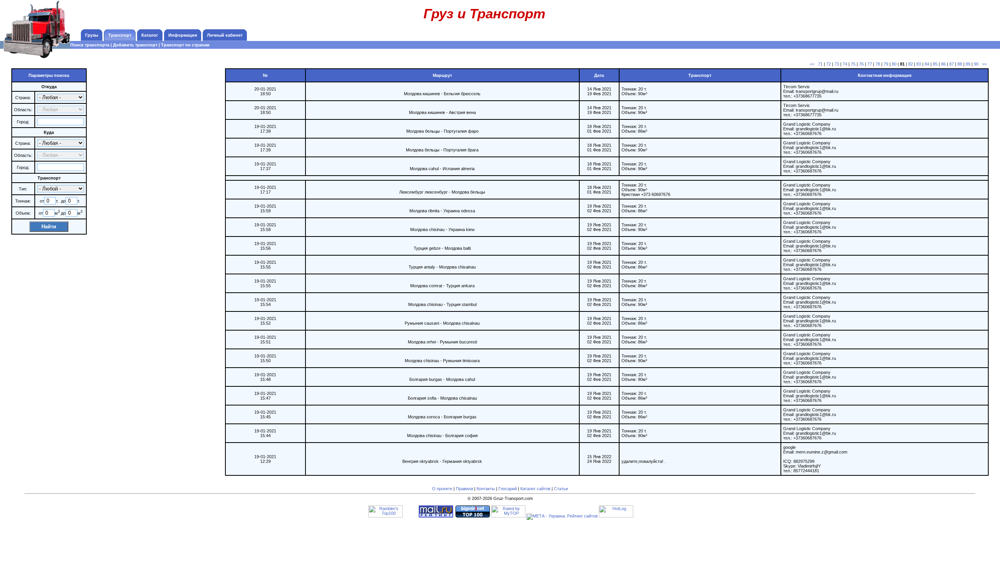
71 (820, 64)
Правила (464, 488)
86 (943, 64)
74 (845, 64)
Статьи (561, 488)
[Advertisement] (945, 17)
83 (918, 64)
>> (984, 64)
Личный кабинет (225, 35)
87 (951, 64)
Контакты (486, 488)
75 (853, 64)
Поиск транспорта (89, 45)
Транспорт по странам (185, 45)
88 (959, 64)
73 (836, 64)
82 (910, 64)
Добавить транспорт (135, 45)
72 (828, 64)
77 (869, 64)
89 (968, 64)
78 (877, 64)
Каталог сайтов (535, 488)
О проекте (442, 488)
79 (886, 64)
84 (927, 64)
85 (935, 64)
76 (861, 64)
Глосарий (507, 488)
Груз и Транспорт (484, 13)
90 (976, 64)
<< (812, 64)
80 (894, 64)
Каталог (149, 35)
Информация (182, 35)
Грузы (91, 35)
